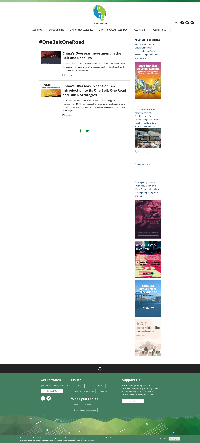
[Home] (100, 14)
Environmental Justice (81, 30)
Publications (160, 30)
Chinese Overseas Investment (114, 30)
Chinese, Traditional (176, 22)
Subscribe (87, 405)
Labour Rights (56, 30)
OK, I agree (174, 439)
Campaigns (140, 30)
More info (91, 440)
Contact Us (52, 391)
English (172, 22)
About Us (37, 30)
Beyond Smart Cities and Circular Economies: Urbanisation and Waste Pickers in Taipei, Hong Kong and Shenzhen (147, 51)
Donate (75, 405)
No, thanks (163, 438)
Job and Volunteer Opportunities (84, 410)
